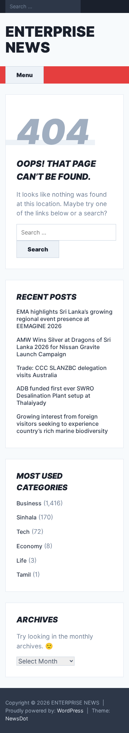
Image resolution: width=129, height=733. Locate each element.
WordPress (70, 710)
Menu (24, 75)
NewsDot (16, 718)
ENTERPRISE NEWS (50, 39)
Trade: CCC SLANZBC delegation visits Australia (61, 371)
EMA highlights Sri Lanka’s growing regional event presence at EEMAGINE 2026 (64, 319)
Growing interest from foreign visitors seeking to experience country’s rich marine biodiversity (62, 423)
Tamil (23, 574)
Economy (29, 546)
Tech (23, 531)
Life (21, 560)
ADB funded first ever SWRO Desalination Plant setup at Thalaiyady (55, 395)
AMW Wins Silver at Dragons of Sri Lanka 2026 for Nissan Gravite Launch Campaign (63, 347)
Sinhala (26, 517)
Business (29, 503)
